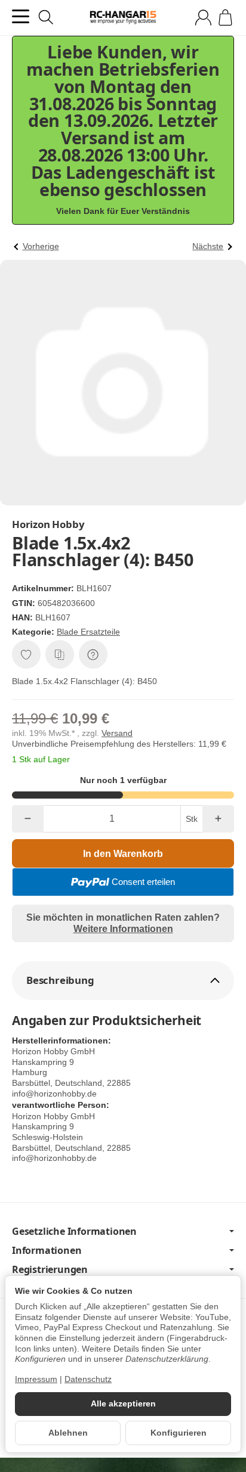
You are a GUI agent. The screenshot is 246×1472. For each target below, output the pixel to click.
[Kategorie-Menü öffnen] (20, 16)
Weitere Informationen (123, 929)
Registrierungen (50, 1269)
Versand (117, 733)
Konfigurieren (178, 1432)
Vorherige (41, 246)
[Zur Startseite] (123, 18)
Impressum (36, 1379)
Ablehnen (68, 1432)
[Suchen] (46, 17)
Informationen (46, 1250)
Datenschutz (88, 1379)
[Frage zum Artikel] (93, 654)
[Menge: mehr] (218, 819)
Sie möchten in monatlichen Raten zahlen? (123, 923)
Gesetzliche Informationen (74, 1231)
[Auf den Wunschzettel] (26, 654)
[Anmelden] (203, 17)
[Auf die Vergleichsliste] (59, 654)
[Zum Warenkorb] (225, 17)
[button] (123, 980)
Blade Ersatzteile (88, 631)
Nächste (207, 246)
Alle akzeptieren (123, 1403)
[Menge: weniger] (28, 819)
